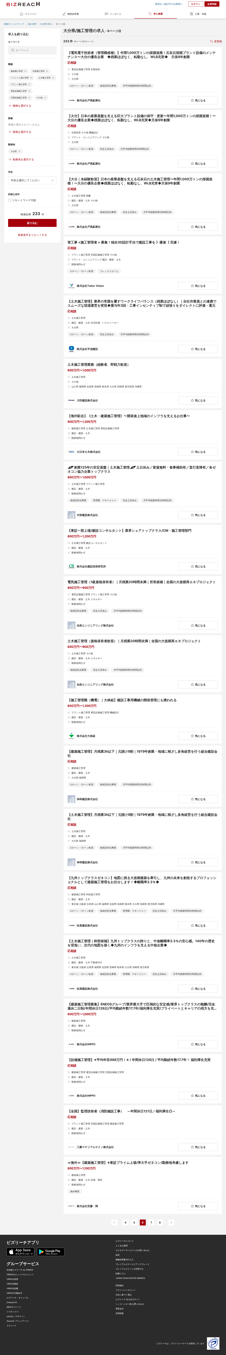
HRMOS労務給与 (14, 1293)
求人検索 (158, 13)
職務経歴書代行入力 (125, 1260)
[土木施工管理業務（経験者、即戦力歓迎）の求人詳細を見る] (143, 383)
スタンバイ (12, 1326)
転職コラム (121, 1274)
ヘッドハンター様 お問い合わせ (130, 1304)
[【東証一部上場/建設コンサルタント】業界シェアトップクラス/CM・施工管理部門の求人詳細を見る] (143, 549)
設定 (118, 1255)
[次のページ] (171, 1222)
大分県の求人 (46, 24)
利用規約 (120, 1286)
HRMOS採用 (12, 1279)
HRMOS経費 (12, 1288)
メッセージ (115, 13)
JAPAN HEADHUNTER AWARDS (130, 1278)
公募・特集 (200, 13)
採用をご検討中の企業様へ (169, 4)
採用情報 (120, 1313)
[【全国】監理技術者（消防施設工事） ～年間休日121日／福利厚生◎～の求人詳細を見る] (143, 1130)
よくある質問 (122, 1246)
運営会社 (120, 1309)
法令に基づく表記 (124, 1295)
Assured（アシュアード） (18, 1321)
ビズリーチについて (125, 1241)
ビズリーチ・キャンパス (17, 1298)
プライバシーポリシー (126, 1290)
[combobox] (32, 180)
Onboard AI (12, 1302)
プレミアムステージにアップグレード (132, 1264)
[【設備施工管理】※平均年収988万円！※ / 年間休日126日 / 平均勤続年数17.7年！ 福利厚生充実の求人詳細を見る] (143, 1079)
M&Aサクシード (14, 1307)
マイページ (30, 13)
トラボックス (13, 1312)
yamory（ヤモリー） (16, 1316)
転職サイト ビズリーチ (14, 24)
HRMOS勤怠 (12, 1284)
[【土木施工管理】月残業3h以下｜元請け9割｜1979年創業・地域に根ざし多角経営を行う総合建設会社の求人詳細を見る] (143, 839)
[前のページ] (114, 1222)
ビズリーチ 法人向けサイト (128, 1299)
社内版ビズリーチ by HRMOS (20, 1270)
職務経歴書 (73, 13)
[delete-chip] (25, 71)
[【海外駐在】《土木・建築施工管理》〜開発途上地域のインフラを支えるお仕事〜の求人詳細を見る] (143, 435)
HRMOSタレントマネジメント (20, 1275)
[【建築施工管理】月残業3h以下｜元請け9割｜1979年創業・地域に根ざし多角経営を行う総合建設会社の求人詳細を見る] (143, 776)
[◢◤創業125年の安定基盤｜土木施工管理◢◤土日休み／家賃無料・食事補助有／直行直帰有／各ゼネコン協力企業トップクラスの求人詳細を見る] (143, 492)
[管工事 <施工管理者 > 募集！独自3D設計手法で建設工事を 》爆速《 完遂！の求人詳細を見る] (143, 265)
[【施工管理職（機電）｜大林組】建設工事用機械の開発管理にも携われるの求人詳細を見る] (143, 719)
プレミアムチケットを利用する (129, 1269)
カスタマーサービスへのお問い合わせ (132, 1250)
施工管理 (32, 24)
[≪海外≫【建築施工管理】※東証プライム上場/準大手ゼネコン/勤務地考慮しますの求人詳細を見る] (143, 1185)
